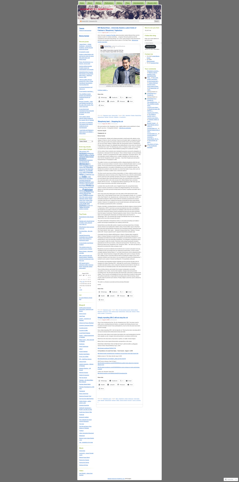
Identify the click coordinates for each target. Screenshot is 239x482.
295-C (123, 115)
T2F (92, 205)
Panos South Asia (83, 393)
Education (89, 167)
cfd (88, 161)
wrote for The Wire (111, 35)
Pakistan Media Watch (85, 384)
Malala (84, 185)
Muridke (102, 400)
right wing (111, 117)
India (84, 176)
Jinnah (84, 178)
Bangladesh (82, 158)
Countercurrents (83, 328)
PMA (90, 193)
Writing (98, 3)
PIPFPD (86, 193)
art (89, 155)
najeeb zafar (128, 311)
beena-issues (82, 313)
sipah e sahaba (101, 313)
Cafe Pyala (82, 316)
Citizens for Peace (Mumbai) (86, 323)
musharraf (81, 187)
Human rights (115, 115)
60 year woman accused (124, 309)
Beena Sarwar (84, 36)
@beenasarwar (151, 61)
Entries (85, 21)
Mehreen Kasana (83, 372)
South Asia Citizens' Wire (85, 412)
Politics (85, 195)
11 (81, 281)
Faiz (86, 169)
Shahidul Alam (82, 202)
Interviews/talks (138, 3)
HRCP (85, 172)
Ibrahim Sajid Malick (84, 354)
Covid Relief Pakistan (84, 333)
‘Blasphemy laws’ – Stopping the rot (110, 121)
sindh (87, 202)
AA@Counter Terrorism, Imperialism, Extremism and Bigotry (86, 309)
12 (83, 281)
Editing (119, 3)
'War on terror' (82, 151)
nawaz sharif (87, 187)
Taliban (81, 207)
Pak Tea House (83, 377)
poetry (80, 195)
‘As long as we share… (153, 107)
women (86, 208)
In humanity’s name (84, 52)
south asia (86, 203)
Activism (83, 153)
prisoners (90, 195)
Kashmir (87, 182)
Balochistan (90, 157)
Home (82, 3)
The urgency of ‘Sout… (153, 144)
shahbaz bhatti (89, 200)
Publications (109, 3)
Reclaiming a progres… (153, 71)
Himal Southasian (83, 346)
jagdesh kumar (115, 311)
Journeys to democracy (96, 9)
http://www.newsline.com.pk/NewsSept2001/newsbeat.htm (112, 373)
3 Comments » (108, 313)
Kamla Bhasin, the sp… (153, 139)
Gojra (110, 311)
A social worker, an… (152, 128)
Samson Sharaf (123, 400)
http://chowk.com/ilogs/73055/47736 (107, 348)
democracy (84, 163)
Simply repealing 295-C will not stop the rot (113, 317)
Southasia (82, 205)
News (80, 190)
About (90, 3)
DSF (84, 167)
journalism (90, 178)
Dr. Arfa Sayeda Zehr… (153, 81)
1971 (88, 151)
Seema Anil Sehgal (84, 462)
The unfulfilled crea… (152, 102)
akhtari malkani (134, 309)
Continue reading (103, 90)
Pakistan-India (82, 191)
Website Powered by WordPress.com (116, 478)
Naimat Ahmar (101, 117)
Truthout (81, 430)
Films (127, 3)
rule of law (81, 197)
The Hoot (81, 424)
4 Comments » (122, 117)
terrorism (87, 207)
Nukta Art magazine (84, 375)
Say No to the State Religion (86, 398)
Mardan (133, 115)
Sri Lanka (88, 205)
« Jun (80, 289)
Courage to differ (83, 330)
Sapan (90, 198)
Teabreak (81, 414)
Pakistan (87, 189)
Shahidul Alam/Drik (84, 405)
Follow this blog (150, 35)
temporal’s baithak (84, 417)
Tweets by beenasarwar (85, 30)
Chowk (126, 398)
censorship (84, 161)
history (81, 172)
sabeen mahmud (88, 197)
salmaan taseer (83, 198)
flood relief (90, 169)
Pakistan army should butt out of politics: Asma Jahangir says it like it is (86, 222)
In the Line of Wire (83, 356)
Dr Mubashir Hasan (87, 165)
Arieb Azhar (82, 450)
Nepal (91, 187)
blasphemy (83, 160)
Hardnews (81, 344)
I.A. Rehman (87, 174)
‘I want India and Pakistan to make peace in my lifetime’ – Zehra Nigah (86, 132)
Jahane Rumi (82, 361)
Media (88, 185)
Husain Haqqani (83, 351)
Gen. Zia (85, 170)
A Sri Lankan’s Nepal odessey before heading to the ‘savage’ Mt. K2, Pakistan (86, 118)
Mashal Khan (138, 115)
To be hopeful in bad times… (86, 91)
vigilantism (116, 117)
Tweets (81, 28)
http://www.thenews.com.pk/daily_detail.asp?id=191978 (112, 358)
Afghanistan (90, 153)
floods (81, 170)
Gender (90, 170)
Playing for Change (84, 460)
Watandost (82, 435)
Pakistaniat (82, 391)
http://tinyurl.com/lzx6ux (125, 128)
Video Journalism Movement (86, 433)
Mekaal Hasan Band (84, 457)
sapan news (82, 200)
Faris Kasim (136, 398)
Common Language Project (86, 325)
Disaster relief (152, 3)
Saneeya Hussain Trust (85, 396)
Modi (92, 185)
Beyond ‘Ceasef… (151, 123)
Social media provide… (153, 86)
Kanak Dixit (88, 180)
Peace (88, 191)
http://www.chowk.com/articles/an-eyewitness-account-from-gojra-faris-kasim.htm (118, 353)
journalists (81, 180)
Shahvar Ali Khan (83, 465)
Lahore (87, 183)
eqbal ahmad (82, 169)
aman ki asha (83, 155)
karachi (81, 182)
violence (81, 208)
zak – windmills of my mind (86, 442)
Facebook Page (154, 63)
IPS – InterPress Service (85, 359)
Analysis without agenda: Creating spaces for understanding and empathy (86, 68)
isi (87, 176)
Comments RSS (93, 21)
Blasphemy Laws (107, 115)
